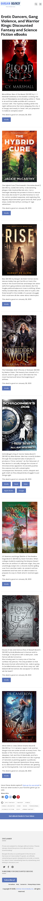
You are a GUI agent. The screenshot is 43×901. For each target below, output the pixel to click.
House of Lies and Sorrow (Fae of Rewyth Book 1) (21, 650)
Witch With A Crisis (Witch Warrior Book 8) (18, 746)
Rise (3, 279)
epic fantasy (10, 802)
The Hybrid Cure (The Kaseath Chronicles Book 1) (21, 185)
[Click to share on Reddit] (10, 797)
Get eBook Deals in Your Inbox (21, 816)
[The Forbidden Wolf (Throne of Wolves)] (19, 366)
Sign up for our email (31, 785)
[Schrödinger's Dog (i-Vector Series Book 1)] (19, 450)
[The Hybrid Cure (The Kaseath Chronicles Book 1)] (19, 181)
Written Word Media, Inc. (25, 889)
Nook (16, 484)
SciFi (18, 809)
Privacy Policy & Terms (34, 884)
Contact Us (23, 884)
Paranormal (34, 806)
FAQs (17, 884)
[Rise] (19, 275)
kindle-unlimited (8, 806)
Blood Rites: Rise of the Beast (13, 94)
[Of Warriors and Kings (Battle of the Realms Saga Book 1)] (19, 552)
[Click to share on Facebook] (6, 797)
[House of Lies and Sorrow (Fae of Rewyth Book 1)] (20, 646)
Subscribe (8, 880)
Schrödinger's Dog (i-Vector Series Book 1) (18, 454)
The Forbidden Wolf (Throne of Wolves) (17, 370)
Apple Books (8, 491)
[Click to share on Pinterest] (18, 797)
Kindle (6, 120)
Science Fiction (8, 809)
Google (21, 491)
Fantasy (20, 802)
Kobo (26, 484)
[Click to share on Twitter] (14, 797)
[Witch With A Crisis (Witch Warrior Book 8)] (19, 742)
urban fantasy (28, 809)
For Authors (12, 884)
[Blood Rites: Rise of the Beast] (19, 90)
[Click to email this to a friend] (2, 797)
